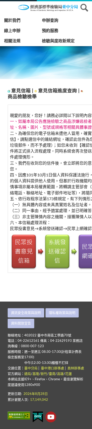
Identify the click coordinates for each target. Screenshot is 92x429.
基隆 (35, 374)
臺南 (52, 374)
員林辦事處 (75, 368)
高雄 (60, 374)
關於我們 (12, 20)
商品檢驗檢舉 (22, 96)
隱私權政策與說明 (62, 313)
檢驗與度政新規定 (58, 41)
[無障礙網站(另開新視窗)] (19, 416)
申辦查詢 (50, 20)
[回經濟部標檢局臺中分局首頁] (51, 7)
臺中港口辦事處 (52, 368)
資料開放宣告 (21, 323)
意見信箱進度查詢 (58, 90)
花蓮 (68, 374)
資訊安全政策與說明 (26, 313)
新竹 (44, 374)
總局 (27, 374)
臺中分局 (31, 368)
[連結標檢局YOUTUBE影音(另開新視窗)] (50, 417)
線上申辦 (12, 31)
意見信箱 (21, 90)
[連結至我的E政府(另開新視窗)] (38, 417)
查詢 (84, 7)
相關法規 (12, 41)
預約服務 (50, 31)
